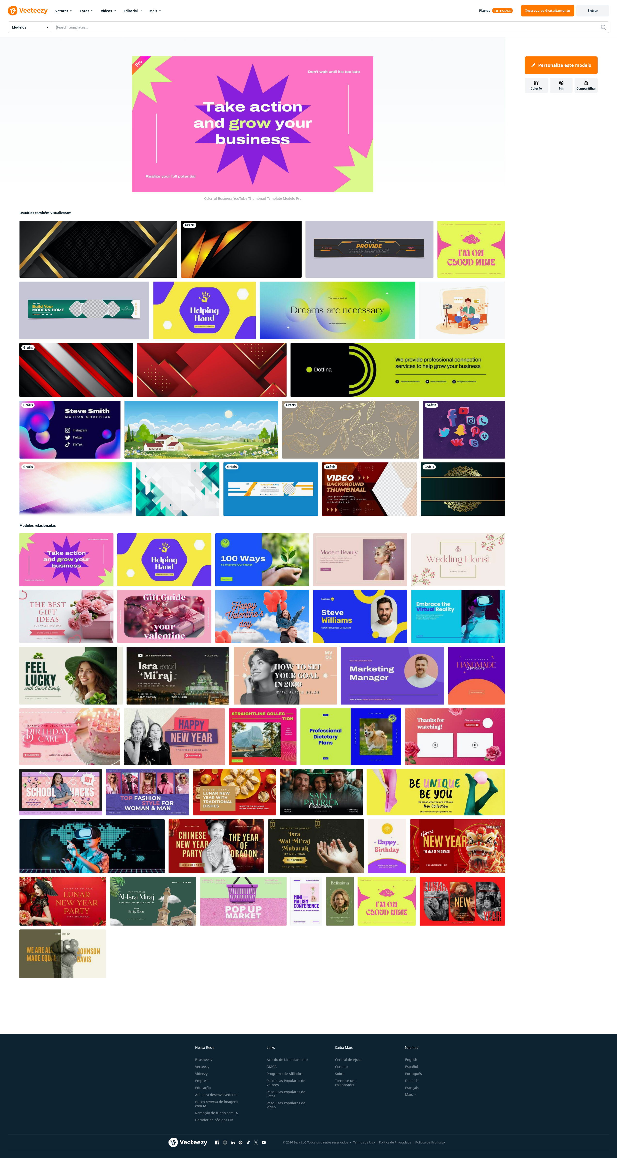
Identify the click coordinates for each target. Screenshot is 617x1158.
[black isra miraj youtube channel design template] (316, 846)
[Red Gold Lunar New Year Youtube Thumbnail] (234, 792)
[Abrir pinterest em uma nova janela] (240, 1142)
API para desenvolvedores (216, 1094)
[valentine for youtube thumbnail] (262, 616)
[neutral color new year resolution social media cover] (285, 676)
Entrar (593, 10)
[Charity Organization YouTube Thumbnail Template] (204, 310)
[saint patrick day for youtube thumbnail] (71, 676)
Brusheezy (203, 1059)
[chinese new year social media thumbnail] (62, 901)
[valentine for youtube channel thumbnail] (164, 616)
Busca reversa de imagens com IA (216, 1103)
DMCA (272, 1066)
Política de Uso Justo (430, 1142)
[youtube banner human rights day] (62, 953)
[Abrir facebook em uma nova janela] (217, 1142)
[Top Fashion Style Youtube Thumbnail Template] (147, 792)
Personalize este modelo (564, 65)
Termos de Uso (364, 1142)
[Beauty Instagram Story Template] (340, 901)
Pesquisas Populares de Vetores (286, 1082)
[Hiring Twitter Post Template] (392, 676)
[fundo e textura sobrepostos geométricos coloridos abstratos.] (75, 489)
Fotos (84, 10)
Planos (484, 10)
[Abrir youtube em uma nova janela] (264, 1142)
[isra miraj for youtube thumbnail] (153, 901)
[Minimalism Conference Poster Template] (306, 901)
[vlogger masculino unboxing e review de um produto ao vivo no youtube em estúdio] (462, 310)
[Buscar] (603, 27)
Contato (341, 1066)
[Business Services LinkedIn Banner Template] (397, 370)
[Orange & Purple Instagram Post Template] (476, 676)
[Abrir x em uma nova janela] (256, 1142)
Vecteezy (202, 1066)
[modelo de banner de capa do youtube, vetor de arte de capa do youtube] (270, 489)
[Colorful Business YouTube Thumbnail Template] (66, 559)
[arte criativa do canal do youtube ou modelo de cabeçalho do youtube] (369, 249)
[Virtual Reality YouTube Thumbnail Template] (458, 616)
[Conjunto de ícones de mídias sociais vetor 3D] (464, 430)
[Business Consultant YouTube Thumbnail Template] (360, 616)
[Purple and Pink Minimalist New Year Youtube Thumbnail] (174, 736)
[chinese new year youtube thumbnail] (457, 846)
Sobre (340, 1073)
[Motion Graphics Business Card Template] (69, 430)
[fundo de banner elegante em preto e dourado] (98, 249)
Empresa (202, 1080)
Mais (153, 10)
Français (412, 1087)
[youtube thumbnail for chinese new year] (216, 846)
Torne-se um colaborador (345, 1082)
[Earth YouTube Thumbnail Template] (262, 559)
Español (411, 1066)
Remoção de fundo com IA (216, 1113)
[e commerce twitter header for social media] (436, 792)
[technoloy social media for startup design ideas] (92, 846)
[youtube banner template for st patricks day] (321, 792)
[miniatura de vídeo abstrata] (369, 489)
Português (413, 1073)
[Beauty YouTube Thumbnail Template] (360, 559)
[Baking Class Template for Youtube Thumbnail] (69, 736)
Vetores (61, 10)
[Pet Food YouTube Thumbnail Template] (350, 736)
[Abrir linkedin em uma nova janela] (233, 1142)
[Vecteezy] (28, 10)
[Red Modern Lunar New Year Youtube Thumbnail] (462, 901)
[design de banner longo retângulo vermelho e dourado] (212, 370)
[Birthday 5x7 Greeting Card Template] (387, 846)
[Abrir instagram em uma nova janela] (225, 1142)
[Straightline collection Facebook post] (262, 736)
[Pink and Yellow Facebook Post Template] (471, 249)
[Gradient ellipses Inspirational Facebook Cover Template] (337, 310)
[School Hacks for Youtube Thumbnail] (60, 792)
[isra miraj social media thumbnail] (178, 676)
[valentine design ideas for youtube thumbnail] (66, 616)
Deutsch (411, 1080)
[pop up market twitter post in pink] (243, 901)
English (411, 1059)
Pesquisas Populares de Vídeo (286, 1105)
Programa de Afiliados (285, 1073)
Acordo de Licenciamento (287, 1059)
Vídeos (106, 10)
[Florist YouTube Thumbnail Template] (458, 559)
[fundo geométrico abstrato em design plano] (177, 489)
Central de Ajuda (348, 1059)
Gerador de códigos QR (214, 1120)
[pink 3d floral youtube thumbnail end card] (455, 736)
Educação (203, 1087)
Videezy (201, 1073)
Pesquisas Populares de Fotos (286, 1093)
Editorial (131, 10)
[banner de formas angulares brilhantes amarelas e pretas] (241, 249)
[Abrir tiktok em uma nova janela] (248, 1142)
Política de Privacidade (395, 1142)
